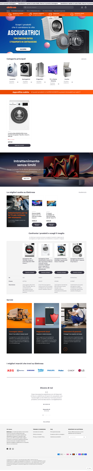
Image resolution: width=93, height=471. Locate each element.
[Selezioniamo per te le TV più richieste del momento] (18, 202)
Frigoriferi (39, 79)
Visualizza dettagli (29, 272)
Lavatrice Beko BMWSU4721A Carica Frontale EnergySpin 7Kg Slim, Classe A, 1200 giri (18, 135)
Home (8, 11)
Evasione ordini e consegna (57, 434)
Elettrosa (11, 459)
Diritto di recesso (37, 434)
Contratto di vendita (38, 431)
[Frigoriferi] (39, 69)
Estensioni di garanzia (59, 11)
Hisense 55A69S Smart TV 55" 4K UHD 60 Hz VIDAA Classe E (36, 215)
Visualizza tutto (82, 192)
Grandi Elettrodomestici (17, 11)
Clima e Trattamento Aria (33, 11)
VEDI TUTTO (26, 178)
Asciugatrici (26, 79)
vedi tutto (83, 58)
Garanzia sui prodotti (55, 436)
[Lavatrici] (12, 69)
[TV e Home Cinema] (53, 69)
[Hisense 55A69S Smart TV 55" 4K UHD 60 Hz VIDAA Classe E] (37, 203)
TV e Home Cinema (53, 80)
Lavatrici (12, 79)
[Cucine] (67, 69)
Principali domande (55, 431)
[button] (85, 7)
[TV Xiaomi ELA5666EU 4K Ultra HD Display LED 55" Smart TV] (51, 203)
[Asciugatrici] (26, 69)
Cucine (67, 79)
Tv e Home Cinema (47, 11)
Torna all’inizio (46, 421)
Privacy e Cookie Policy (39, 436)
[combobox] (48, 7)
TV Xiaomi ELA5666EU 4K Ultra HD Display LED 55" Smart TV (51, 215)
